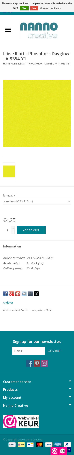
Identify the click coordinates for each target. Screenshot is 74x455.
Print (49, 310)
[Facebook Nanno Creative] (29, 363)
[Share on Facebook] (5, 293)
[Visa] (48, 444)
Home (6, 63)
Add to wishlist (12, 310)
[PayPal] (66, 444)
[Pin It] (17, 293)
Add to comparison (34, 310)
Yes (24, 8)
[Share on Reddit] (24, 293)
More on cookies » (50, 8)
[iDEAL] (20, 444)
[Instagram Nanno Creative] (44, 363)
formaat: (9, 195)
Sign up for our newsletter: (37, 341)
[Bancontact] (29, 444)
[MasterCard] (39, 444)
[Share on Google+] (11, 293)
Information (12, 246)
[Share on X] (36, 293)
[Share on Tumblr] (30, 293)
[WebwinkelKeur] (37, 421)
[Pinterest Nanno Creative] (37, 363)
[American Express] (57, 444)
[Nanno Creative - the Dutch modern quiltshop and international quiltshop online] (45, 30)
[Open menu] (8, 29)
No (34, 8)
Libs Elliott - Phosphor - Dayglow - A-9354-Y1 (41, 63)
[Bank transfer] (11, 444)
